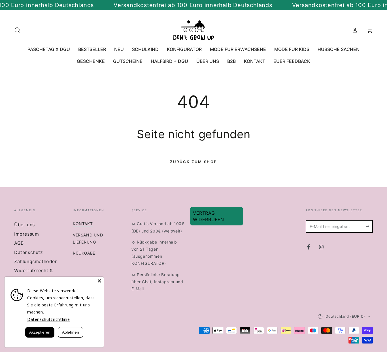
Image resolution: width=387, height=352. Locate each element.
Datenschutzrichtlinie (48, 319)
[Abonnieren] (369, 226)
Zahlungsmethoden (36, 261)
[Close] (99, 281)
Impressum (26, 234)
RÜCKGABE (84, 253)
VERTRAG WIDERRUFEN (208, 216)
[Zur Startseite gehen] (193, 30)
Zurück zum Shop (193, 161)
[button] (17, 30)
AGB (19, 243)
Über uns (24, 224)
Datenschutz (28, 252)
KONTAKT (83, 223)
